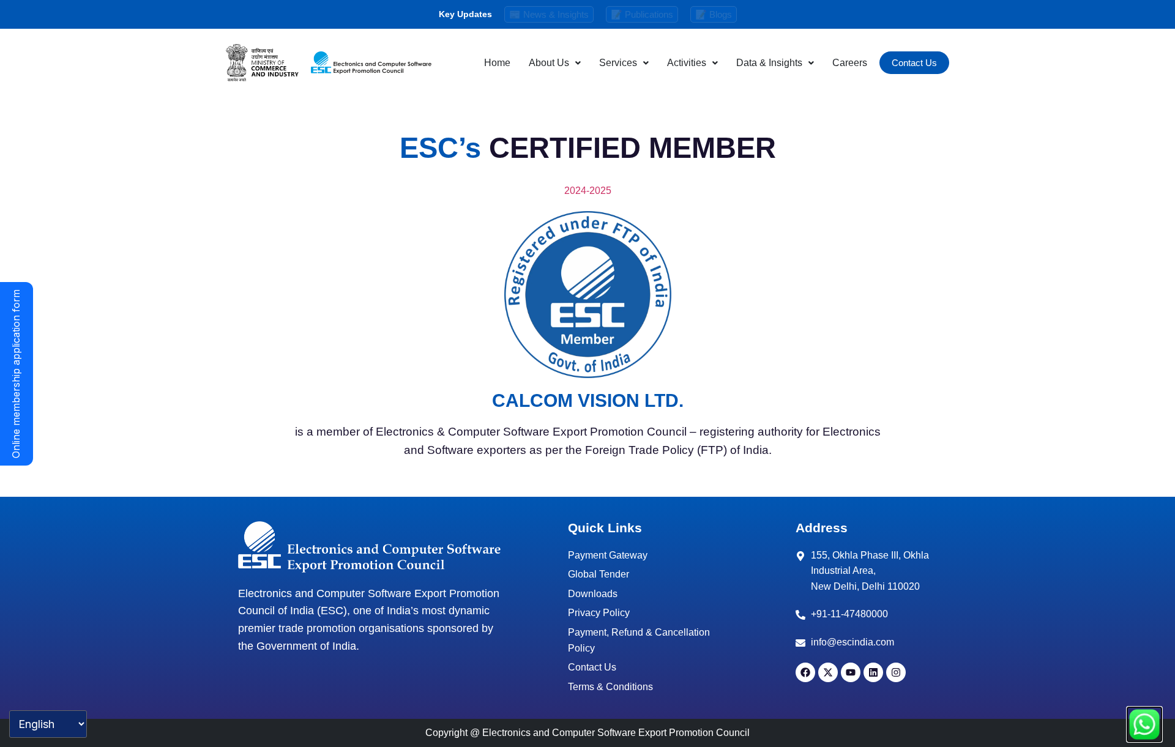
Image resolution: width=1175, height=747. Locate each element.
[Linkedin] (873, 672)
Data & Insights (769, 63)
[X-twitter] (828, 672)
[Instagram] (896, 672)
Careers (849, 63)
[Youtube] (850, 672)
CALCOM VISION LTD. (588, 400)
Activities (686, 63)
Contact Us (914, 63)
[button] (555, 63)
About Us (549, 63)
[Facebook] (805, 672)
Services (618, 63)
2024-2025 (587, 190)
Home (497, 63)
